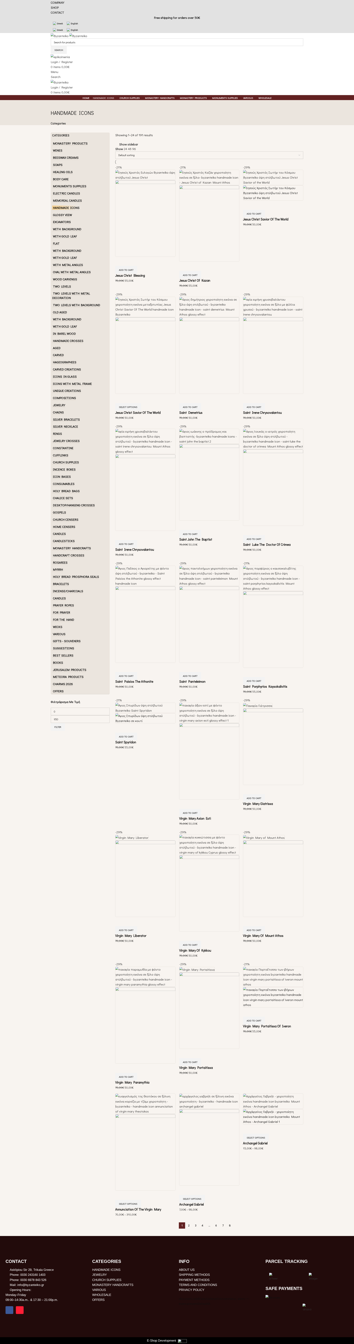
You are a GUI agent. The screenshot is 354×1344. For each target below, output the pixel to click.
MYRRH (58, 569)
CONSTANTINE (63, 448)
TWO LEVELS (62, 286)
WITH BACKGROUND (67, 229)
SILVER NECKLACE (65, 426)
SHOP (55, 7)
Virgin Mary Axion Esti (195, 818)
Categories (58, 123)
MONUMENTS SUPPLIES (69, 186)
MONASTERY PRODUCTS (70, 143)
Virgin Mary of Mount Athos (263, 935)
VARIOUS (59, 634)
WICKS (57, 627)
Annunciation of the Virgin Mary (138, 1209)
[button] (126, 270)
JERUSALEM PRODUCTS (69, 670)
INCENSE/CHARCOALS (68, 591)
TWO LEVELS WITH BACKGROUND (76, 305)
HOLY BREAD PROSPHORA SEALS (76, 576)
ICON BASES (62, 476)
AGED (56, 348)
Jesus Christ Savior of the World (265, 219)
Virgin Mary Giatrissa (258, 803)
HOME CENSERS (64, 527)
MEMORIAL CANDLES (67, 200)
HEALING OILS (63, 172)
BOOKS (58, 662)
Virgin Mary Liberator (130, 935)
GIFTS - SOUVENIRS (67, 641)
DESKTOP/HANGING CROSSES (74, 505)
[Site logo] (60, 35)
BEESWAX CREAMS (66, 157)
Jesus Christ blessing (130, 275)
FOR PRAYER (61, 612)
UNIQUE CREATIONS (67, 391)
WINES (57, 150)
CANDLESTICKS (64, 541)
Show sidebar (128, 144)
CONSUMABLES (63, 484)
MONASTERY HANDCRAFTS (72, 548)
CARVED (58, 355)
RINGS (57, 433)
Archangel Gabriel (191, 1204)
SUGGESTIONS (63, 648)
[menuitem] (58, 23)
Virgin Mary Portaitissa (196, 1067)
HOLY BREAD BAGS (66, 491)
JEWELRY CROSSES (66, 441)
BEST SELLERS (63, 655)
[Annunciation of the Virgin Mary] (145, 1103)
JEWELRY (59, 405)
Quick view (119, 261)
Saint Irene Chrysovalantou (262, 412)
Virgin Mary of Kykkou (195, 950)
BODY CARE (61, 179)
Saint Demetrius (190, 412)
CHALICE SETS (63, 498)
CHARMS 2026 (63, 684)
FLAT (56, 243)
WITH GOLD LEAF (65, 236)
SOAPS (58, 165)
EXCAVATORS (62, 222)
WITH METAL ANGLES (68, 265)
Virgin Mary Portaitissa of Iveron (267, 1026)
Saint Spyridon (125, 742)
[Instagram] (20, 1310)
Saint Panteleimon (192, 681)
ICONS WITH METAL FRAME (72, 384)
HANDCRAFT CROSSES (68, 555)
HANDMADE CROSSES (68, 341)
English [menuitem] (74, 23)
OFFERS (58, 691)
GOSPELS (59, 512)
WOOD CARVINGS (65, 279)
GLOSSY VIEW (62, 215)
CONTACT (57, 12)
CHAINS (58, 412)
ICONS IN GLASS (65, 376)
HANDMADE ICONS (66, 208)
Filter (57, 726)
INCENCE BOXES (64, 469)
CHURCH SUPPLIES (66, 462)
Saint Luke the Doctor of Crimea (267, 544)
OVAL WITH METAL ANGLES (72, 272)
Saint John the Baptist (195, 539)
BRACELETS (61, 584)
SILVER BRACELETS (66, 419)
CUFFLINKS (60, 455)
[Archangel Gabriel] (209, 1101)
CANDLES (59, 534)
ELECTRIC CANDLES (66, 193)
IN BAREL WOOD (64, 333)
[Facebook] (9, 1310)
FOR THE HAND (63, 619)
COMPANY (57, 2)
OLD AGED (60, 312)
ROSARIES (60, 562)
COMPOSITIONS (64, 398)
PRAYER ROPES (63, 605)
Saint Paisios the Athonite (134, 681)
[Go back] (55, 104)
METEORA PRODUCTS (68, 677)
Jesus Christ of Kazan (194, 280)
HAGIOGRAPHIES (64, 362)
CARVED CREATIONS (67, 369)
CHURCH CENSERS (65, 519)
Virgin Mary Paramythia (132, 1082)
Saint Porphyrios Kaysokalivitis (265, 686)
